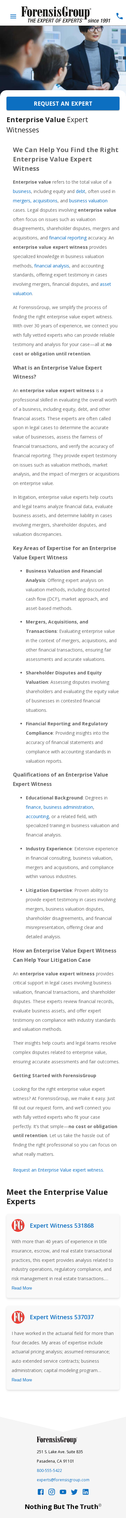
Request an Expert (63, 103)
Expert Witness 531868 (62, 1225)
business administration (68, 807)
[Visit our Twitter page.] (74, 1493)
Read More (22, 1288)
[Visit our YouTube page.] (63, 1493)
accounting (37, 816)
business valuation (88, 201)
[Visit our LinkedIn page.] (85, 1493)
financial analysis (51, 266)
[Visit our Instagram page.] (52, 1493)
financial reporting (68, 238)
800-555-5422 (49, 1470)
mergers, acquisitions (35, 201)
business (22, 191)
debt (80, 191)
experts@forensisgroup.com (63, 1480)
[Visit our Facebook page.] (41, 1493)
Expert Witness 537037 (62, 1317)
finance (33, 807)
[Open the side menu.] (13, 16)
